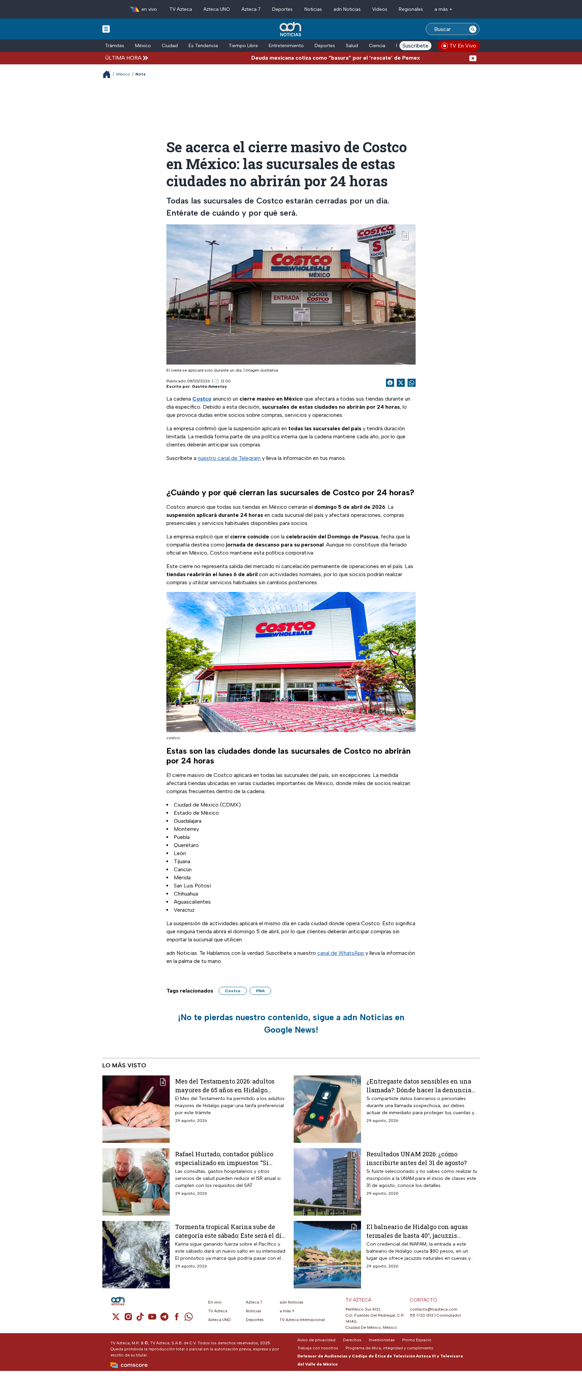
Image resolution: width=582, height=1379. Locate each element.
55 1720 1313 (421, 1315)
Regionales (411, 9)
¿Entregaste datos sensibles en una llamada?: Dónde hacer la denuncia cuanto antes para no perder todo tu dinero (419, 1085)
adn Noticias (347, 9)
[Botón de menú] (106, 29)
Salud (352, 46)
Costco (232, 991)
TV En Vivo (462, 45)
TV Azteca (180, 9)
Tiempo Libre (243, 46)
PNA (260, 991)
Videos (379, 9)
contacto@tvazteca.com (433, 1309)
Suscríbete (415, 45)
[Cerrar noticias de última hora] (473, 58)
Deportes (282, 9)
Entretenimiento (286, 46)
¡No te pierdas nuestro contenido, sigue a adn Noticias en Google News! (291, 1023)
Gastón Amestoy (209, 386)
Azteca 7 (251, 9)
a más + (443, 9)
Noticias (313, 9)
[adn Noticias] (291, 29)
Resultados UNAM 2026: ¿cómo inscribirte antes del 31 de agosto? (416, 1158)
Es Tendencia (203, 46)
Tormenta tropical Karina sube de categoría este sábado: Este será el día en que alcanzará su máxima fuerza (230, 1231)
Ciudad (170, 46)
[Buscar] (473, 29)
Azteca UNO (216, 9)
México (143, 46)
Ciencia (377, 46)
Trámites (114, 46)
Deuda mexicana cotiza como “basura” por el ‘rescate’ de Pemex (297, 58)
